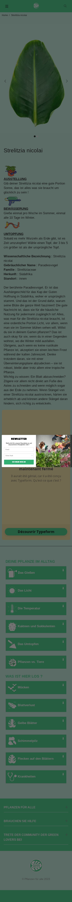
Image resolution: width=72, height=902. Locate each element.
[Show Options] (32, 456)
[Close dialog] (68, 437)
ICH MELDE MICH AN (18, 462)
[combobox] (18, 456)
